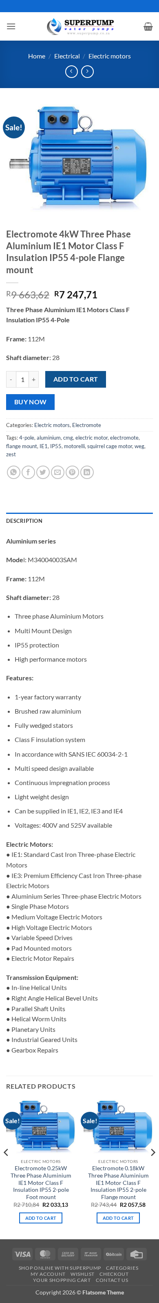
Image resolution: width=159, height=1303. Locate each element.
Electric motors (109, 56)
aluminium (49, 437)
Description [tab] (24, 521)
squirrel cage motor (109, 446)
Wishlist (83, 1274)
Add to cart (75, 379)
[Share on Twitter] (43, 472)
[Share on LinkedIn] (87, 472)
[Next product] (71, 71)
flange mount (21, 446)
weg (139, 446)
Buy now (30, 402)
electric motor (91, 437)
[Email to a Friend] (57, 472)
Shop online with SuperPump (60, 1268)
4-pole (26, 437)
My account (48, 1274)
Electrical (67, 56)
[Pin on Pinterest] (72, 472)
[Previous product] (87, 71)
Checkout (113, 1274)
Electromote (86, 425)
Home (36, 56)
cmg (68, 437)
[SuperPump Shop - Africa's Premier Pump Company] (79, 26)
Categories (122, 1268)
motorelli (74, 446)
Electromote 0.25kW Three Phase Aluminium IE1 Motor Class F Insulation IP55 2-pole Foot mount (41, 1182)
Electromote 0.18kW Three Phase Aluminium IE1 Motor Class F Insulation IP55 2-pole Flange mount (118, 1182)
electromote (124, 437)
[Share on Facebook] (28, 472)
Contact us (112, 1280)
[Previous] (6, 1169)
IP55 (56, 446)
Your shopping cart (62, 1280)
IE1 (44, 446)
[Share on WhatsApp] (13, 472)
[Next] (152, 1169)
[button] (11, 26)
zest (11, 454)
